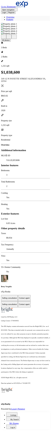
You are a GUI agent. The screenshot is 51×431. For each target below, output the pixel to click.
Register (11, 12)
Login (4, 12)
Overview (10, 17)
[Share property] (14, 37)
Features (9, 19)
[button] (25, 24)
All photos (6, 40)
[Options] (3, 37)
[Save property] (9, 37)
